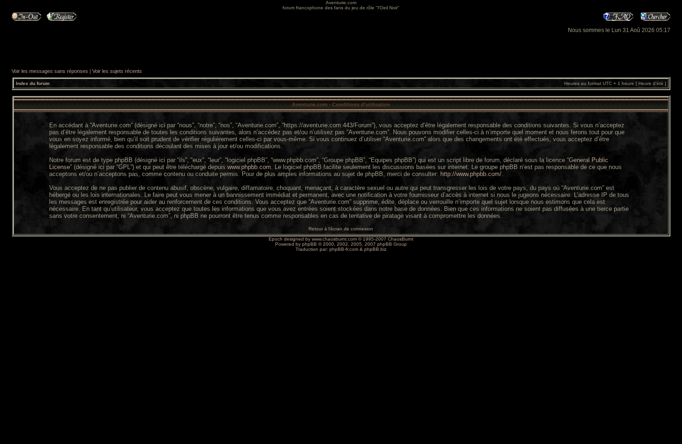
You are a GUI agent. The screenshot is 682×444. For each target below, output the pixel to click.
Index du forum (33, 83)
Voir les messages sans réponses (50, 71)
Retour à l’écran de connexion (341, 228)
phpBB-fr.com (343, 249)
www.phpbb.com (249, 166)
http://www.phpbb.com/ (471, 173)
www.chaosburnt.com (334, 239)
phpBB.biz (375, 249)
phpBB (309, 244)
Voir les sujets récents (117, 71)
